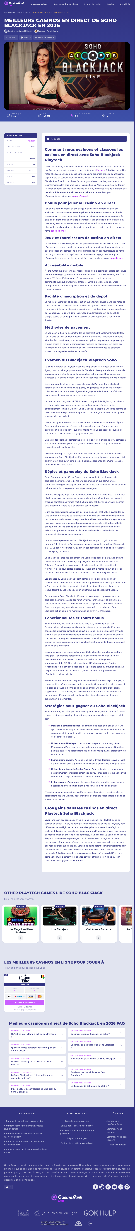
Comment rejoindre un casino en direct (25, 1121)
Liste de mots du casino (77, 1121)
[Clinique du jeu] (55, 1223)
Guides (110, 4)
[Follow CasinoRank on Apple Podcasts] (127, 1187)
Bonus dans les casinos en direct (77, 1125)
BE (7, 1187)
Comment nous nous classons (117, 1138)
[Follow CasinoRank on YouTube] (114, 1187)
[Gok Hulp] (100, 1213)
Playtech (31, 141)
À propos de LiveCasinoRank (114, 1123)
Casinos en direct (39, 4)
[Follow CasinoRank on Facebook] (95, 1187)
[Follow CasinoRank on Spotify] (120, 1187)
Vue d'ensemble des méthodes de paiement (77, 1132)
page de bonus (58, 230)
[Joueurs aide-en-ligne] (56, 1213)
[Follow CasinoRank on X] (108, 1187)
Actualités (125, 4)
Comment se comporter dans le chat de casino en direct (24, 1143)
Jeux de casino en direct (66, 4)
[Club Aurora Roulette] (98, 924)
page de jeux (116, 258)
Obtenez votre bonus (24, 1002)
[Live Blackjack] (59, 924)
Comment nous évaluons (114, 1130)
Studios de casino (92, 4)
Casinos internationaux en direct (77, 1143)
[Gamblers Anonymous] (78, 1223)
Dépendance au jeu (77, 1138)
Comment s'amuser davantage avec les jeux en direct (23, 1127)
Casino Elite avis (25, 1007)
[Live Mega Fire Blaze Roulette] (20, 924)
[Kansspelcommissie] (23, 1213)
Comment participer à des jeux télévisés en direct (25, 1151)
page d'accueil (80, 196)
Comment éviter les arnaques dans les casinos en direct (23, 1135)
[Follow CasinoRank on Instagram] (101, 1187)
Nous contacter (118, 1144)
